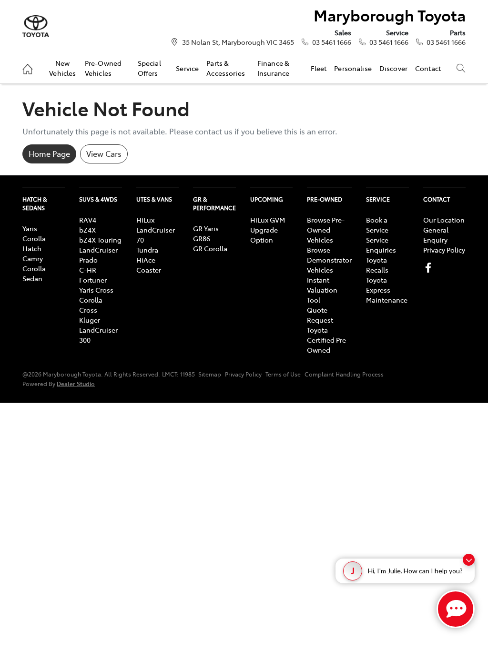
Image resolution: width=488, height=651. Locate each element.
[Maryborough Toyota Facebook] (430, 268)
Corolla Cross (90, 305)
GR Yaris (206, 228)
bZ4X (87, 229)
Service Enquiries (381, 244)
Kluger (89, 320)
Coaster (148, 270)
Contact (428, 68)
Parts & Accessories (225, 67)
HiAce (145, 259)
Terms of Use (283, 374)
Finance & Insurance (273, 67)
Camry (32, 258)
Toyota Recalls (377, 265)
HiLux (145, 219)
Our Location (444, 219)
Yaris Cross (96, 290)
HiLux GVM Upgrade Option (267, 229)
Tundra (147, 249)
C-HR (87, 270)
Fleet (319, 68)
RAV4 (87, 219)
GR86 (201, 238)
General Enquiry (435, 234)
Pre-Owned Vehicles (103, 67)
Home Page (49, 153)
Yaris (29, 228)
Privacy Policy (444, 249)
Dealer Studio (76, 383)
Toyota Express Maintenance (386, 290)
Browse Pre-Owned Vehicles (326, 229)
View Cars (104, 153)
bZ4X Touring (100, 239)
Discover (393, 68)
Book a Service (377, 224)
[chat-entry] (456, 609)
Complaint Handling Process (344, 374)
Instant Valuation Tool (322, 290)
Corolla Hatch (34, 243)
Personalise (353, 68)
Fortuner (93, 280)
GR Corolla (210, 248)
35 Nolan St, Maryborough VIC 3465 (238, 42)
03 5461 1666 (331, 42)
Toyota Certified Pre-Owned (328, 340)
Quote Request (320, 315)
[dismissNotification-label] (469, 560)
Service (187, 68)
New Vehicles (62, 67)
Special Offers (149, 67)
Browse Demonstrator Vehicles (329, 260)
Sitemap (209, 374)
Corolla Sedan (34, 273)
